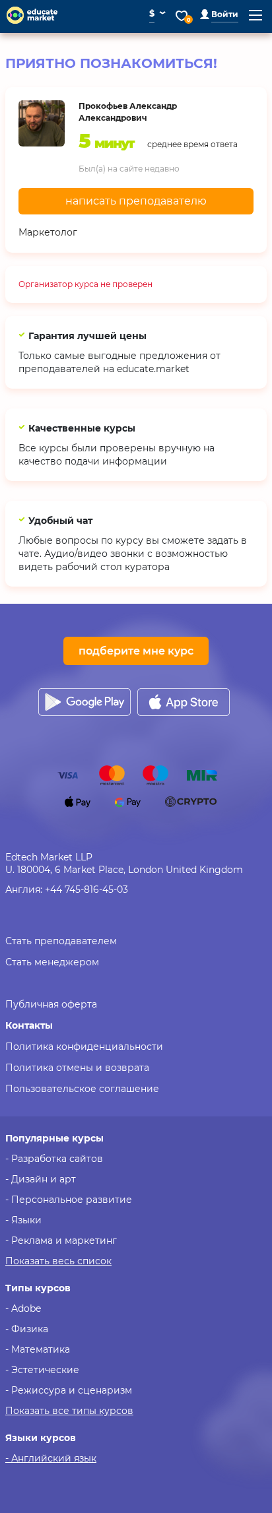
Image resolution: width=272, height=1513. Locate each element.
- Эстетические (42, 1370)
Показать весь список (58, 1261)
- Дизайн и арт (40, 1179)
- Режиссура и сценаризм (68, 1390)
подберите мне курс (136, 651)
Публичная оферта (51, 1004)
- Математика (37, 1349)
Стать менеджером (52, 962)
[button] (219, 14)
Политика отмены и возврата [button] (77, 1068)
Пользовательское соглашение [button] (82, 1089)
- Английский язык (50, 1458)
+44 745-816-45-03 (86, 889)
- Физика (26, 1329)
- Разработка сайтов (54, 1159)
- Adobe (23, 1308)
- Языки (23, 1220)
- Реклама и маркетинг (61, 1240)
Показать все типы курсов (69, 1411)
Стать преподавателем (61, 941)
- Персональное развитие (68, 1200)
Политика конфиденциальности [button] (84, 1046)
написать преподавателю (136, 201)
